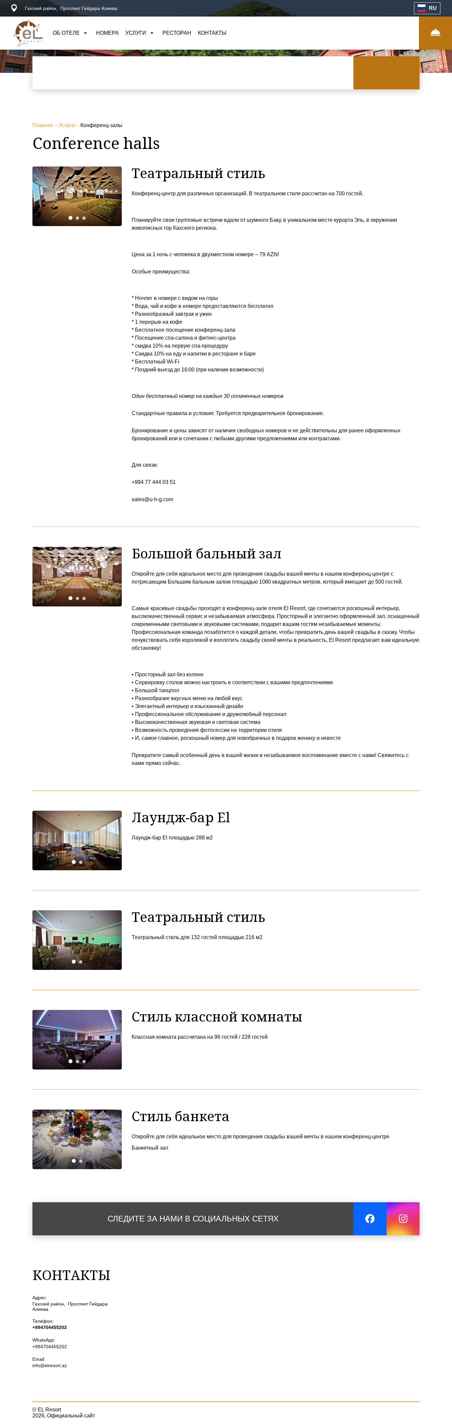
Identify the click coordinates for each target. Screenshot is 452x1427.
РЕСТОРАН (176, 33)
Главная (43, 125)
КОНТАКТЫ (212, 33)
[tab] (70, 218)
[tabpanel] (77, 196)
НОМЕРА (107, 33)
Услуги (67, 125)
